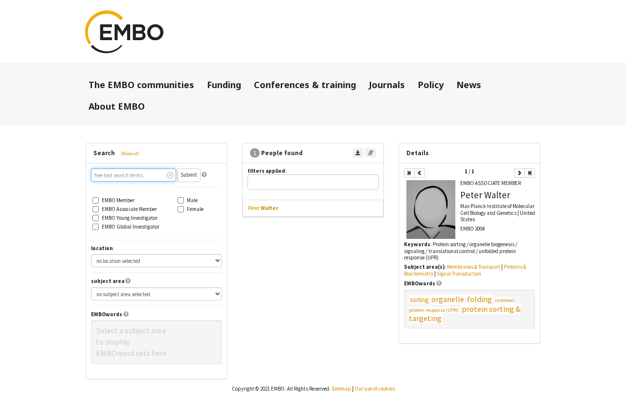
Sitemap (341, 388)
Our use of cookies (375, 388)
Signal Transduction (459, 273)
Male (192, 200)
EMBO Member (118, 200)
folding (479, 299)
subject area (107, 281)
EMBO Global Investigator (130, 227)
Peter (263, 208)
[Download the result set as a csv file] (358, 153)
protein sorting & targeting (465, 314)
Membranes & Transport (473, 266)
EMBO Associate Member (129, 209)
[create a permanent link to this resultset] (370, 153)
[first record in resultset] (409, 173)
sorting (419, 300)
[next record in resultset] (519, 173)
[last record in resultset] (529, 173)
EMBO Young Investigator (129, 218)
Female (195, 209)
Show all (130, 153)
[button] (204, 174)
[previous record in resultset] (419, 173)
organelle (447, 299)
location (102, 248)
